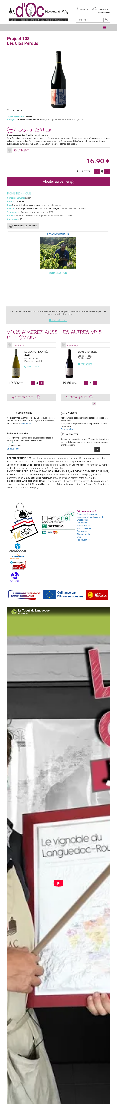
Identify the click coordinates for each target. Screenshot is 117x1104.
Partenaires (82, 523)
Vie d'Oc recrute (84, 528)
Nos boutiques (83, 540)
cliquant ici (26, 423)
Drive (79, 537)
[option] (31, 371)
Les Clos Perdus (58, 234)
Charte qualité (83, 520)
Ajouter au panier (56, 182)
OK (97, 450)
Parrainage (82, 531)
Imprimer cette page (25, 226)
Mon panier (104, 10)
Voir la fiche (32, 366)
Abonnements (83, 534)
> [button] (94, 403)
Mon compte (86, 10)
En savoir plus (67, 429)
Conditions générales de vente (90, 517)
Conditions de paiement (87, 514)
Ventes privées (83, 525)
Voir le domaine (59, 320)
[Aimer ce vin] (9, 150)
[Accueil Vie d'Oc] (38, 12)
